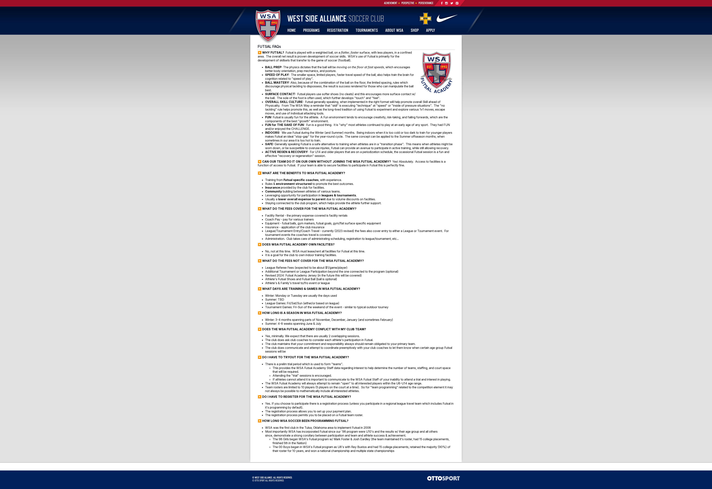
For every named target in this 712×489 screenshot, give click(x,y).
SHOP (415, 30)
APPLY (430, 30)
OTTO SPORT (260, 480)
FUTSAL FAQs (269, 46)
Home (291, 30)
